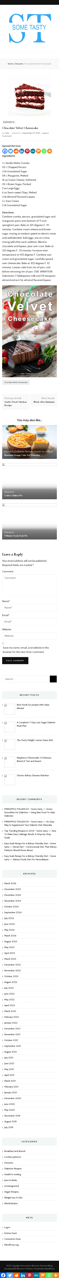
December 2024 (12, 895)
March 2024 (10, 935)
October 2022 (11, 976)
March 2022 (10, 1011)
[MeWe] (32, 151)
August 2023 (10, 941)
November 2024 (12, 900)
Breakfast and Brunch (14, 1151)
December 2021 (12, 1028)
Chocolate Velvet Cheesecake (15, 382)
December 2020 (12, 1098)
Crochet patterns (12, 1157)
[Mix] (38, 151)
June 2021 (9, 1063)
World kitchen (11, 1203)
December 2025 (12, 889)
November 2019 (12, 1115)
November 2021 (12, 1034)
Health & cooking (43, 451)
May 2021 (9, 1069)
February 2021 (11, 1086)
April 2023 (9, 953)
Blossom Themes (25, 1268)
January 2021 (10, 1092)
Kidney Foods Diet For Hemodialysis (31, 859)
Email (5, 615)
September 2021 (12, 1046)
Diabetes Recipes (24, 451)
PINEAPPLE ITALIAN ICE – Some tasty (23, 809)
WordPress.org (11, 1244)
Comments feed (12, 1239)
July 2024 (9, 918)
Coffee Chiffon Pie (13, 495)
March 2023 (10, 959)
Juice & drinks (10, 1180)
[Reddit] (16, 151)
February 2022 (11, 1017)
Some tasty (25, 1265)
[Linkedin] (21, 151)
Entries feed (10, 1233)
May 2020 (9, 1110)
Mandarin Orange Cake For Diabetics (22, 455)
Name (6, 601)
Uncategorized (11, 1186)
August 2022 (10, 982)
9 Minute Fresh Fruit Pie (15, 535)
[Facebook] (4, 151)
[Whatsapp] (44, 151)
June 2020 (9, 1104)
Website (6, 629)
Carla (7, 133)
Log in (7, 1227)
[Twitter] (10, 151)
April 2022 (9, 1005)
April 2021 (9, 1075)
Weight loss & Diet (13, 1197)
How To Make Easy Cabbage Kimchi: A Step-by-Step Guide (30, 834)
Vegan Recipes (11, 1191)
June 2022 (9, 993)
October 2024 (11, 906)
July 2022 (9, 988)
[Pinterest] (27, 151)
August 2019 (10, 1121)
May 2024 (9, 930)
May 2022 (9, 999)
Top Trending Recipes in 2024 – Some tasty (26, 830)
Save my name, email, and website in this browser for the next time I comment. (26, 650)
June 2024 (9, 924)
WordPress (49, 1268)
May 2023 (9, 947)
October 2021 (11, 1040)
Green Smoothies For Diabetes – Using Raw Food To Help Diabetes (29, 812)
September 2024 (12, 912)
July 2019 (8, 1127)
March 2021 (10, 1081)
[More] (49, 151)
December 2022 (12, 964)
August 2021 (10, 1051)
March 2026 (10, 883)
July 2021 (8, 1057)
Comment (7, 571)
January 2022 (10, 1022)
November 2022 (12, 970)
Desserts (8, 122)
